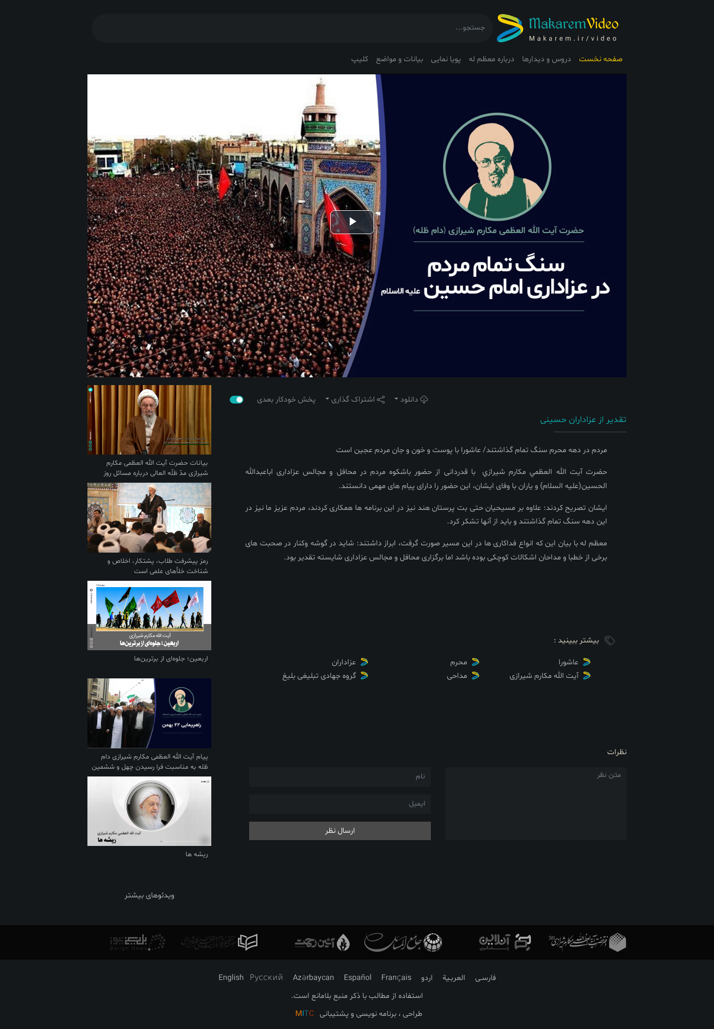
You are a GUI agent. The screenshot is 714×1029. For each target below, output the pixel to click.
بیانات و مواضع (399, 59)
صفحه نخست (601, 59)
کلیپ (359, 59)
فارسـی (485, 978)
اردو (427, 978)
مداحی (457, 676)
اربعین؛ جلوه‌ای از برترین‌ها (171, 658)
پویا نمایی (446, 59)
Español (358, 978)
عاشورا (568, 662)
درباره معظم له (491, 59)
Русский (266, 978)
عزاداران (344, 662)
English (231, 978)
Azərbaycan (313, 978)
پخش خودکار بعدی (281, 399)
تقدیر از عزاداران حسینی (583, 420)
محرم (458, 662)
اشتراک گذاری (353, 399)
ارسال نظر (340, 831)
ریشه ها (197, 854)
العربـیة (453, 978)
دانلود (409, 399)
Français (396, 978)
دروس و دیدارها (546, 59)
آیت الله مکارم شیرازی (544, 676)
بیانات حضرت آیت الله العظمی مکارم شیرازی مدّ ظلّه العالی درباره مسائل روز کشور (155, 473)
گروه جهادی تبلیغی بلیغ (319, 676)
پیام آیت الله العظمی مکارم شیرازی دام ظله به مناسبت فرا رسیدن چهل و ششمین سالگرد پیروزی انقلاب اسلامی (150, 767)
